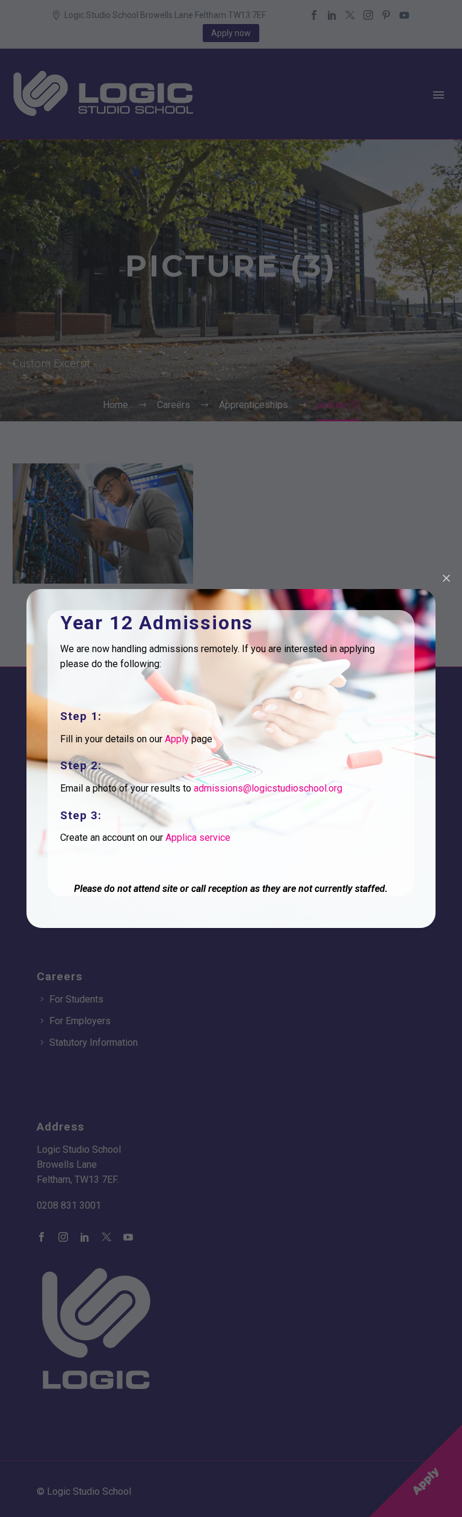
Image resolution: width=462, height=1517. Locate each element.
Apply (177, 739)
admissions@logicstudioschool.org (268, 788)
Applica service (197, 837)
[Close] (446, 578)
